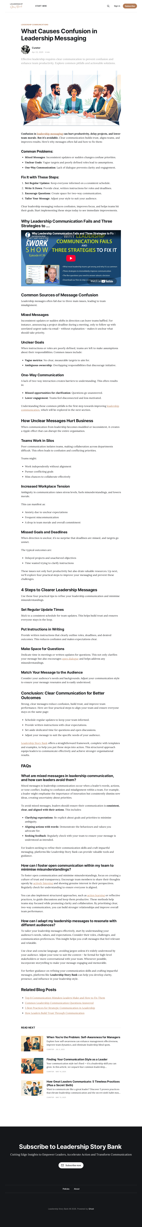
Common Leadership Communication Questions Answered (59, 1003)
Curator (36, 47)
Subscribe (130, 6)
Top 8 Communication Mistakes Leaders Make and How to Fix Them (65, 997)
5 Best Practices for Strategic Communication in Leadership (60, 1007)
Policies (66, 1189)
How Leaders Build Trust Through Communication (54, 1013)
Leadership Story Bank (34, 743)
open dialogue (70, 658)
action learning (96, 895)
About (76, 1189)
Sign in (117, 6)
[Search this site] (108, 6)
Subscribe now (73, 1165)
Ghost (91, 1209)
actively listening (43, 883)
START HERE (41, 6)
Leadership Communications (34, 25)
